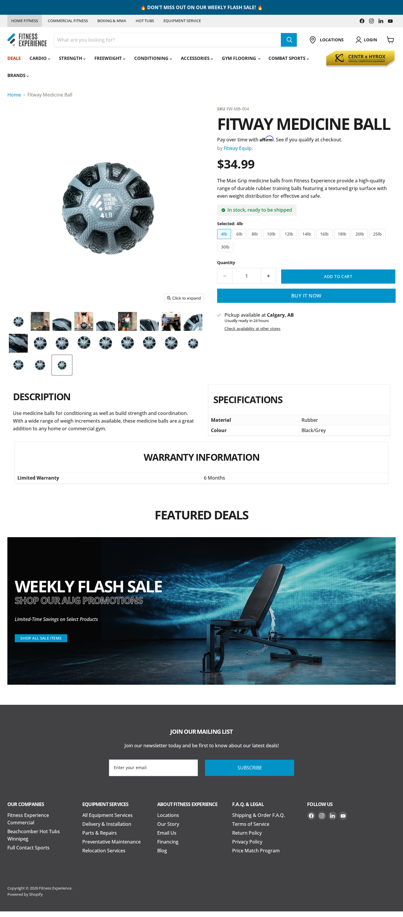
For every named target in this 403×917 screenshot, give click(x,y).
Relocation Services (103, 850)
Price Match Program (256, 850)
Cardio (39, 58)
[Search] (289, 40)
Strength (71, 58)
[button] (18, 321)
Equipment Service (182, 20)
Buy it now (306, 295)
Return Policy (247, 833)
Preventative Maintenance (111, 841)
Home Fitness (24, 20)
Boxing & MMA (111, 20)
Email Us (166, 833)
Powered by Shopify (25, 894)
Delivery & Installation (106, 824)
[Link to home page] (27, 40)
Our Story (168, 824)
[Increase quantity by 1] (268, 276)
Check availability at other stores (253, 329)
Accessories (196, 58)
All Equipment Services (107, 815)
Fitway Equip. (238, 148)
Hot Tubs (145, 20)
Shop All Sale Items (40, 638)
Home (14, 94)
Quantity (226, 262)
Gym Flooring (239, 58)
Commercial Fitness (68, 20)
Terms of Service (250, 824)
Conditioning (152, 58)
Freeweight (108, 58)
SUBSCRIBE (249, 767)
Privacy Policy (247, 841)
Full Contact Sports (28, 847)
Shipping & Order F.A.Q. (258, 815)
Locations (168, 815)
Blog (162, 850)
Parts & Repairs (99, 833)
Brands (17, 75)
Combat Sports (287, 58)
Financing (167, 841)
